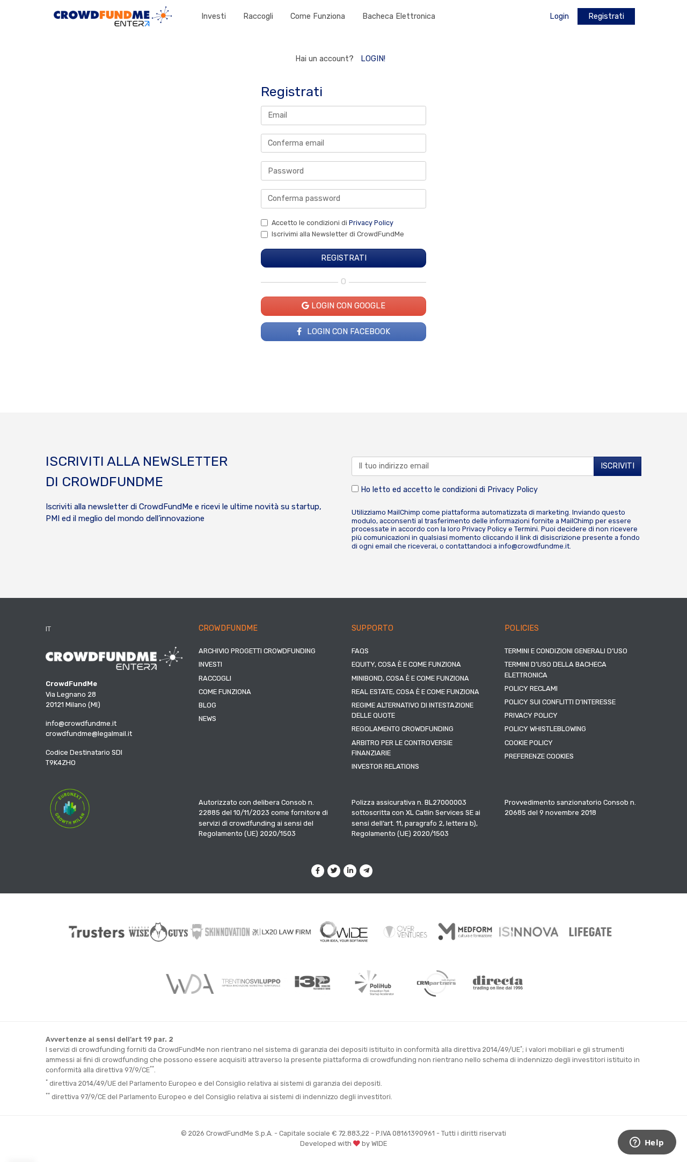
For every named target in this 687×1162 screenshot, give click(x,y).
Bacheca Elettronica (398, 16)
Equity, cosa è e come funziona (406, 664)
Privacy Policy (371, 223)
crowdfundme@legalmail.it (89, 734)
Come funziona (317, 16)
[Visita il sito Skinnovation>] (220, 931)
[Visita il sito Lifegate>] (590, 931)
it (48, 629)
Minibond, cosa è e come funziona (410, 678)
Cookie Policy (529, 743)
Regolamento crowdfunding (403, 729)
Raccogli (258, 16)
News (207, 718)
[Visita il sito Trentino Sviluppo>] (251, 983)
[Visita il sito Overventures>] (405, 932)
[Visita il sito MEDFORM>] (467, 931)
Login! (373, 58)
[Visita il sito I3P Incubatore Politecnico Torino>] (312, 982)
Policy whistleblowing (545, 729)
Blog (207, 705)
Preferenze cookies (539, 756)
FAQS (360, 651)
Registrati (606, 16)
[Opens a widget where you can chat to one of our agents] (646, 1143)
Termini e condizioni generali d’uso (566, 651)
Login (559, 16)
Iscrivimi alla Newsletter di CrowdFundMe (338, 234)
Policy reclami (531, 688)
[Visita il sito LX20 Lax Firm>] (282, 932)
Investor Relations (385, 766)
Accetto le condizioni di (332, 223)
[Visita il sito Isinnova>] (529, 932)
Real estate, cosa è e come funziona (415, 692)
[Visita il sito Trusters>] (97, 932)
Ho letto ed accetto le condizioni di (448, 489)
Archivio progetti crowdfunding (257, 651)
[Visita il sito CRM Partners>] (436, 983)
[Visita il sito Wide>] (344, 932)
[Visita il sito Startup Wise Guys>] (158, 931)
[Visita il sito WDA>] (189, 983)
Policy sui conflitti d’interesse (560, 702)
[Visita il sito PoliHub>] (374, 983)
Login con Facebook (347, 331)
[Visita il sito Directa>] (498, 983)
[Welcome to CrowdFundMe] (113, 15)
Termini (526, 529)
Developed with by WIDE (343, 1143)
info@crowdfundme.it (534, 546)
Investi (213, 16)
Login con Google (347, 306)
